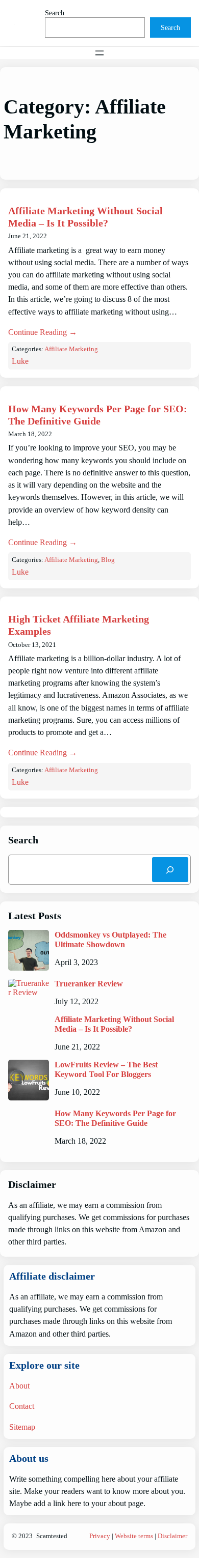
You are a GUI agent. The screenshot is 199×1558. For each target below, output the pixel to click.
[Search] (170, 870)
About (19, 1385)
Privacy (99, 1536)
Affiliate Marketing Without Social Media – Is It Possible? (85, 217)
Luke (20, 361)
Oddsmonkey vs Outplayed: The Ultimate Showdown (110, 939)
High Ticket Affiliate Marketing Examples (78, 625)
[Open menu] (99, 53)
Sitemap (22, 1427)
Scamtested (51, 1536)
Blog (108, 559)
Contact (21, 1406)
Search (54, 13)
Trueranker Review (89, 983)
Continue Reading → (42, 332)
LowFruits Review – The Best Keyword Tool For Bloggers (106, 1069)
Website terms (134, 1536)
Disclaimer (172, 1536)
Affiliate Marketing (71, 349)
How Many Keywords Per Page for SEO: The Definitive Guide (97, 415)
